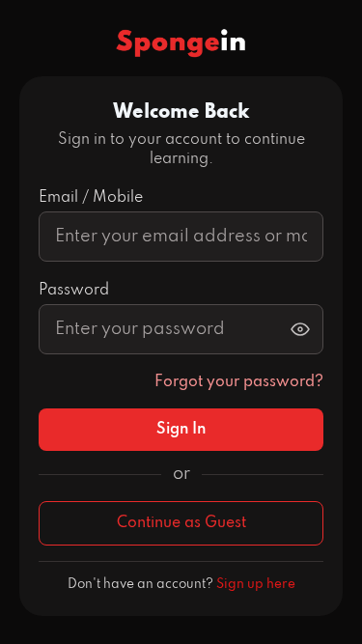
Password (74, 290)
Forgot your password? (238, 382)
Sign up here (255, 584)
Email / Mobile (91, 198)
